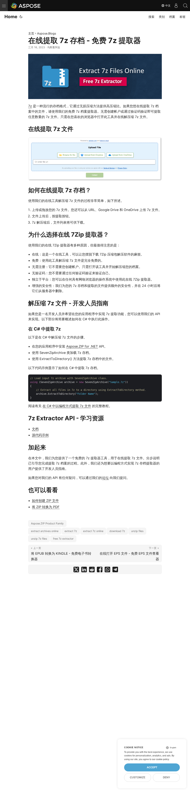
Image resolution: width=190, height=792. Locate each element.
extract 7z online (93, 531)
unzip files (137, 531)
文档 (35, 429)
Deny (166, 777)
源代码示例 (40, 435)
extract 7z (71, 531)
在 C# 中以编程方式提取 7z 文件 (66, 406)
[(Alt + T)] (21, 16)
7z (30, 106)
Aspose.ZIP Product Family (47, 523)
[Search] (185, 5)
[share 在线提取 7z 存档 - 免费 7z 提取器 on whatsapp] (107, 570)
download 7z (117, 531)
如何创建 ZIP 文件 (45, 501)
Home (10, 16)
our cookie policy (160, 759)
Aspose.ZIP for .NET (82, 346)
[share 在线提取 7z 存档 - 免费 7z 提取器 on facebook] (99, 570)
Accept (152, 767)
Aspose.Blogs (46, 33)
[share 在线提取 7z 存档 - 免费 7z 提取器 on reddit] (92, 570)
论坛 (105, 478)
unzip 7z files (39, 538)
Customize (137, 777)
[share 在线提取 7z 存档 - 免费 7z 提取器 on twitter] (76, 570)
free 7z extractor (63, 538)
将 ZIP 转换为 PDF (46, 507)
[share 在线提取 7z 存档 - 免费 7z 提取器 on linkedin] (84, 570)
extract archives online (44, 531)
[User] (176, 5)
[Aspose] (26, 5)
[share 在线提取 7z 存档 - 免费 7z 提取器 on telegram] (115, 570)
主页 (31, 33)
